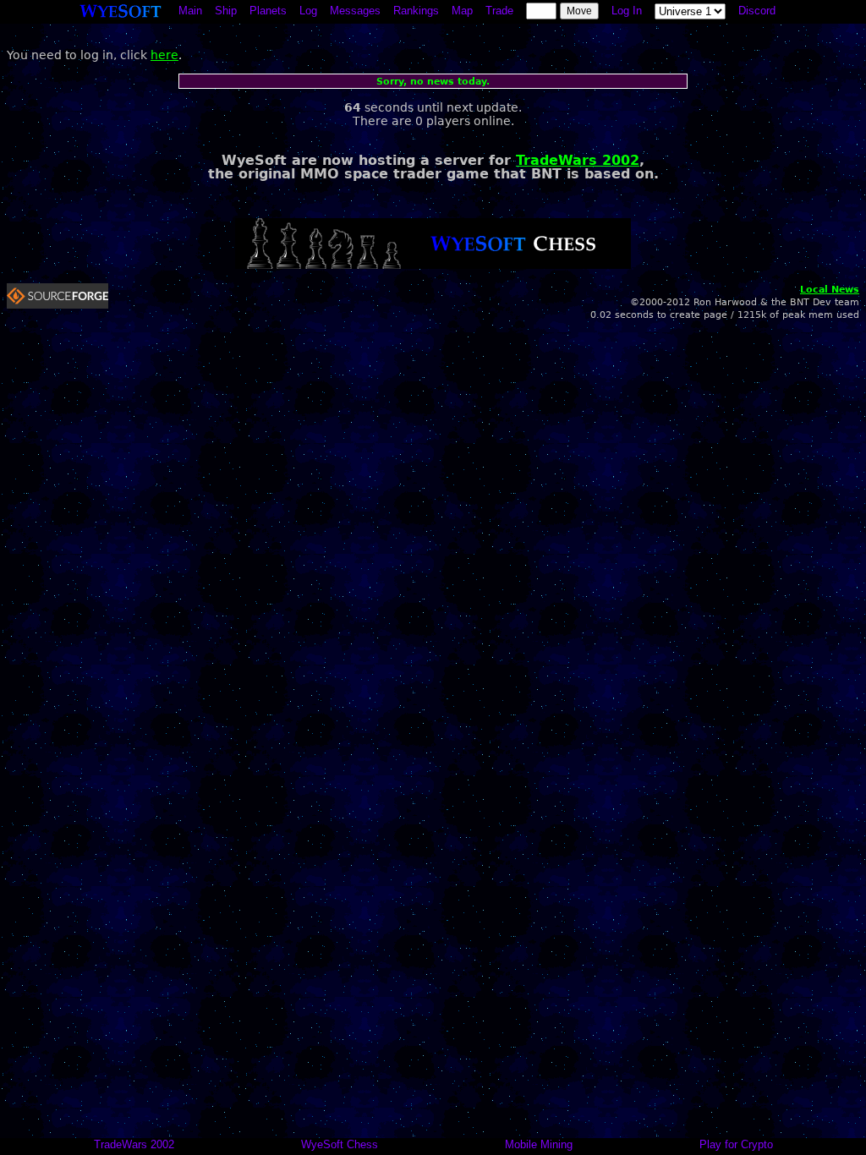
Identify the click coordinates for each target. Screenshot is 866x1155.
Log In (626, 10)
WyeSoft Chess (339, 1144)
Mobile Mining (539, 1144)
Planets (268, 10)
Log (308, 10)
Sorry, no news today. (433, 81)
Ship (226, 10)
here (164, 55)
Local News (829, 289)
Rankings (416, 10)
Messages (355, 10)
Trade (499, 10)
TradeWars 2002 (577, 160)
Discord (757, 10)
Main (190, 10)
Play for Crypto (736, 1144)
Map (462, 10)
